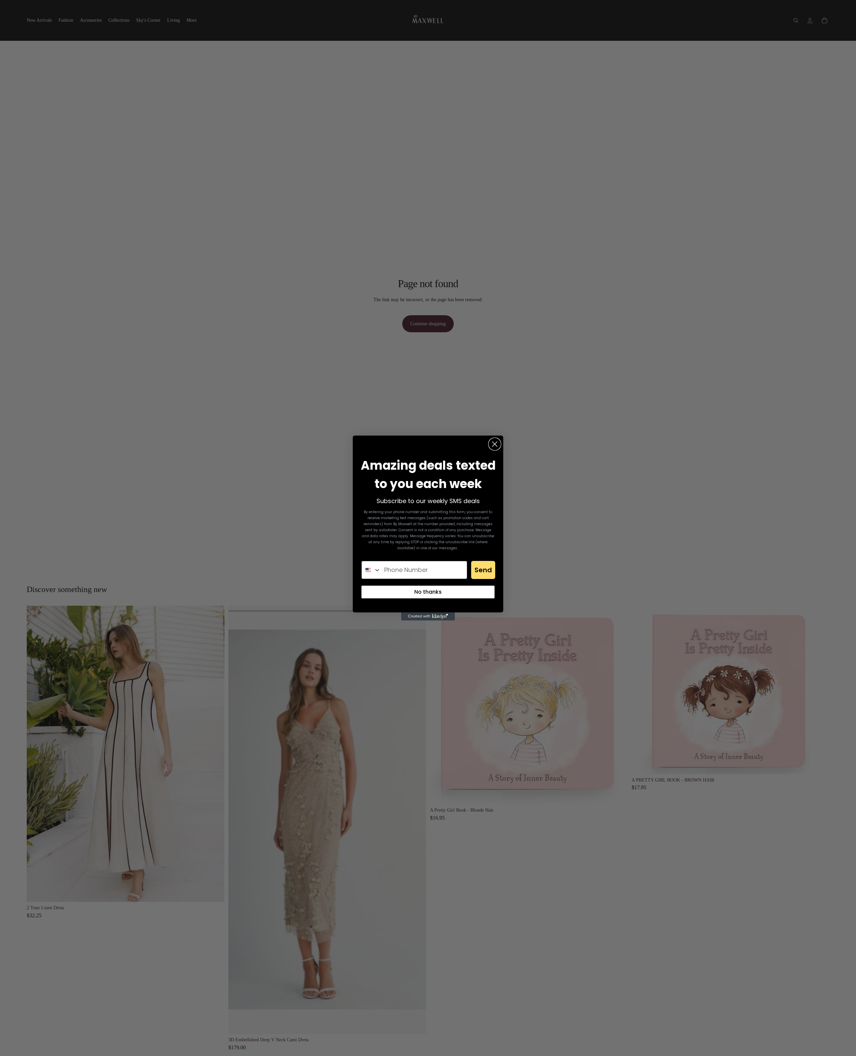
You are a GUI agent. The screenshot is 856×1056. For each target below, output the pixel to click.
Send (483, 570)
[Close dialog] (495, 444)
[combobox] (371, 570)
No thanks (428, 592)
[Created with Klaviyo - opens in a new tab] (428, 616)
